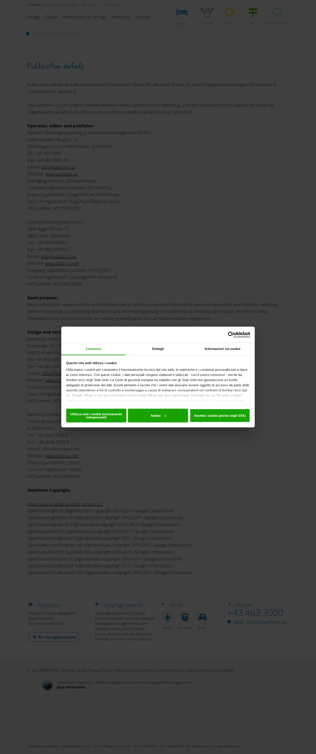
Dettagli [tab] (158, 349)
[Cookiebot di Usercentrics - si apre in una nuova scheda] (231, 334)
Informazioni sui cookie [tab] (222, 349)
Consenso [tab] (93, 349)
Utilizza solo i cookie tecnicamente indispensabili (96, 415)
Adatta (156, 415)
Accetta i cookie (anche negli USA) (220, 415)
